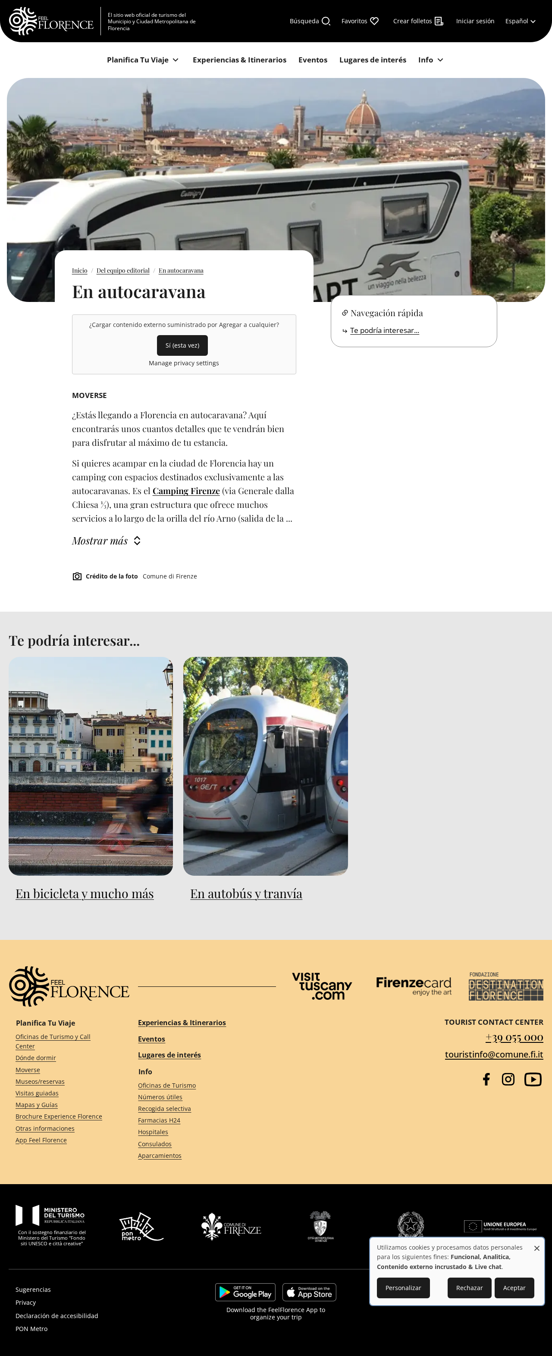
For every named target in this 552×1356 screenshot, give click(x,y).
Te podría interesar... (384, 330)
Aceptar (514, 1288)
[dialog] (457, 1271)
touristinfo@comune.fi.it (494, 1054)
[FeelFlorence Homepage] (55, 21)
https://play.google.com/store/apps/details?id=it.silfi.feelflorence (245, 1292)
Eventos (151, 1039)
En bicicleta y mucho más (85, 893)
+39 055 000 (514, 1036)
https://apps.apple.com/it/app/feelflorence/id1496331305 (309, 1292)
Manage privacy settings (184, 363)
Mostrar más (100, 540)
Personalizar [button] (403, 1288)
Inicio (80, 270)
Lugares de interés (169, 1055)
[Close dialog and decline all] (536, 1243)
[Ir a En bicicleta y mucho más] (91, 766)
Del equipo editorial (123, 270)
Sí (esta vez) (182, 345)
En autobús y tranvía (246, 893)
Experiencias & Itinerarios (182, 1022)
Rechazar (469, 1288)
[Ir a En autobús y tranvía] (265, 766)
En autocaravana (181, 270)
